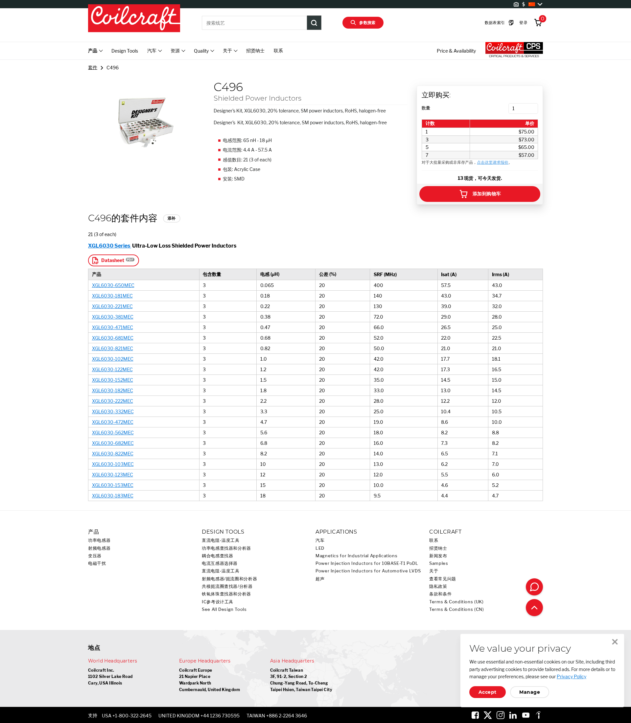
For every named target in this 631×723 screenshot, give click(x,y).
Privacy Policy (571, 676)
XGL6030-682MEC (113, 443)
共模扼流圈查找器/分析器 (227, 586)
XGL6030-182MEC (112, 390)
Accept (488, 692)
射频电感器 (99, 548)
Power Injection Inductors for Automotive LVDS (368, 570)
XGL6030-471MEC (112, 327)
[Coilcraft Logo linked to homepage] (134, 18)
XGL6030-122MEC (112, 369)
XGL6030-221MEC (112, 306)
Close (615, 642)
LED (320, 548)
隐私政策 (438, 586)
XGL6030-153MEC (112, 485)
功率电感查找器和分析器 (226, 548)
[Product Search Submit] (314, 22)
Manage (529, 692)
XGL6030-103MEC (113, 464)
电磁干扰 (97, 563)
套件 (92, 67)
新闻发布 (438, 555)
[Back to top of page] (534, 607)
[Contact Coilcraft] (534, 586)
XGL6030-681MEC (112, 338)
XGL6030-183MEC (112, 495)
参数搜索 (367, 22)
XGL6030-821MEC (112, 348)
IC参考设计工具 (217, 601)
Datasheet (112, 260)
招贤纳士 (255, 50)
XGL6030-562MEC (113, 432)
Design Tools (124, 51)
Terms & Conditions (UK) (456, 601)
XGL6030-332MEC (113, 411)
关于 (433, 570)
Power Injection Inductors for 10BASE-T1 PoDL (367, 563)
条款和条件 (440, 593)
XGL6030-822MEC (112, 453)
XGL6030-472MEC (112, 422)
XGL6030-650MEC (113, 285)
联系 (278, 50)
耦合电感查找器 (217, 555)
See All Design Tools (224, 609)
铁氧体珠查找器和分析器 (226, 593)
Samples (438, 563)
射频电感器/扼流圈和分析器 (229, 578)
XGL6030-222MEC (112, 401)
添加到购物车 (487, 194)
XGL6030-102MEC (112, 359)
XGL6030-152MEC (112, 380)
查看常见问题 (442, 578)
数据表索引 (495, 22)
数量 (426, 107)
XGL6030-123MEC (112, 474)
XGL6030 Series (109, 245)
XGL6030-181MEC (112, 296)
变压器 (95, 555)
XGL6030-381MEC (112, 317)
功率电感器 (99, 540)
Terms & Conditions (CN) (456, 609)
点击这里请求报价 (492, 162)
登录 (523, 22)
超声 (320, 578)
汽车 (320, 540)
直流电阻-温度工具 (221, 540)
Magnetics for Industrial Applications (356, 555)
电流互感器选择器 (220, 563)
